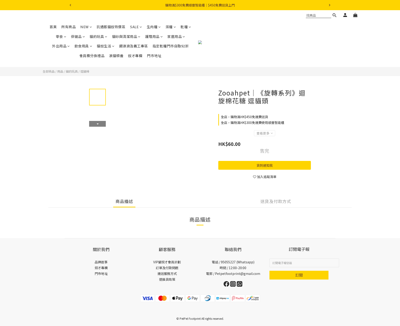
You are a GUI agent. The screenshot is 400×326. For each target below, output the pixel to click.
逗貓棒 (84, 71)
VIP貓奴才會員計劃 (167, 262)
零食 (59, 36)
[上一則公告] (70, 5)
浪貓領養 (116, 55)
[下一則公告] (330, 5)
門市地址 (154, 55)
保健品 (76, 36)
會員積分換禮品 (92, 55)
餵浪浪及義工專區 (133, 45)
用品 (60, 71)
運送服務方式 (167, 273)
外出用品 (59, 45)
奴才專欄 (135, 55)
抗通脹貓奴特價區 (111, 26)
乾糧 (184, 26)
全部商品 (49, 71)
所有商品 (68, 26)
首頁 (53, 26)
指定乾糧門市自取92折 (171, 45)
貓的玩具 (97, 36)
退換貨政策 (167, 279)
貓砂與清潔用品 (124, 36)
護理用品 (152, 36)
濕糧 (169, 26)
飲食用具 (82, 45)
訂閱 (299, 275)
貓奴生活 (104, 45)
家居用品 (174, 36)
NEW (84, 26)
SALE (134, 26)
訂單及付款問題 (167, 267)
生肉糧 (152, 26)
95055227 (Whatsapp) (237, 262)
